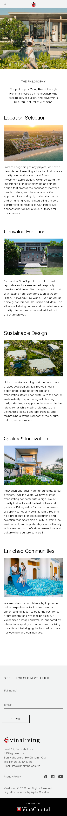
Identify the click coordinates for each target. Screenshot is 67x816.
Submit (15, 719)
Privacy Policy (12, 776)
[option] (33, 34)
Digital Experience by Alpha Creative (26, 792)
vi (5, 4)
